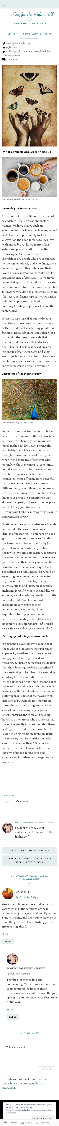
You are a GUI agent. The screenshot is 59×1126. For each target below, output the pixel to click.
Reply (8, 941)
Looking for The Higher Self (29, 14)
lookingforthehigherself (18, 43)
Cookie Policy (11, 1113)
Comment (46, 1069)
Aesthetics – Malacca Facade (31, 850)
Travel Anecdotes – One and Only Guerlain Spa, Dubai (29, 860)
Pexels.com (33, 199)
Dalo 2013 (22, 892)
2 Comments (12, 59)
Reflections (11, 47)
